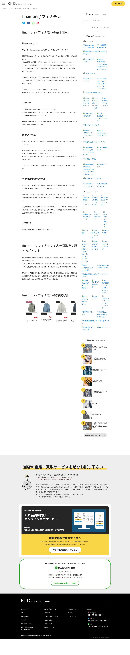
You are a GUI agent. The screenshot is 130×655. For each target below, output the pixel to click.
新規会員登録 (25, 616)
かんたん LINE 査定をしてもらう (65, 583)
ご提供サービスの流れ (51, 616)
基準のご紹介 (25, 609)
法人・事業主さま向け (27, 627)
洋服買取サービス (26, 629)
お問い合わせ (48, 624)
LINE (91, 624)
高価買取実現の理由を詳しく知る (95, 435)
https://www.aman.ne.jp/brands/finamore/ (37, 229)
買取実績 (47, 613)
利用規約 (23, 620)
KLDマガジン (72, 609)
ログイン (23, 613)
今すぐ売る (118, 3)
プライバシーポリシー (27, 624)
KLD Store (72, 616)
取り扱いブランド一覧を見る (100, 27)
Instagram (93, 613)
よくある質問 (48, 620)
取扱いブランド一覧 (50, 609)
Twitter (92, 618)
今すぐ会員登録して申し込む (65, 549)
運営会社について (49, 627)
